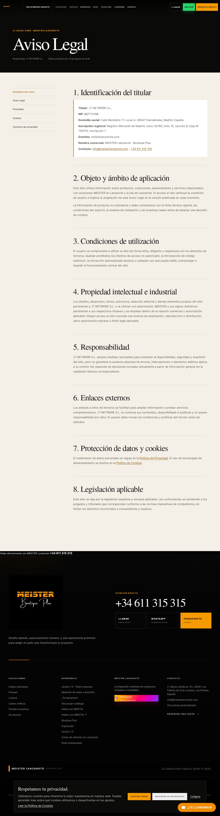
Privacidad (18, 109)
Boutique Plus (69, 720)
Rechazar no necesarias (169, 796)
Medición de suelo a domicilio (78, 692)
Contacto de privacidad (25, 126)
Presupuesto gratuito (206, 7)
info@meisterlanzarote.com (110, 149)
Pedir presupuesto (72, 742)
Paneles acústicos (19, 709)
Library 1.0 (67, 731)
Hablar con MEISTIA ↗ (74, 714)
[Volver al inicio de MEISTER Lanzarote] (11, 7)
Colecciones (61, 7)
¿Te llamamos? (70, 697)
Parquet (13, 692)
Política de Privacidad (154, 458)
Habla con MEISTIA (72, 709)
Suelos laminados (18, 686)
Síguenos (131, 7)
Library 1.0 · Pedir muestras (77, 686)
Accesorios (15, 714)
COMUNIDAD (119, 7)
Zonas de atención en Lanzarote (80, 737)
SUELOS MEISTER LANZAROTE (38, 7)
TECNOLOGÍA (106, 7)
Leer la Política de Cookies (35, 805)
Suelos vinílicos (17, 703)
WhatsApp (189, 7)
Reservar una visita (183, 714)
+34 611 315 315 (141, 149)
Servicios (74, 7)
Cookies (17, 118)
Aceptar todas (139, 796)
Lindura (13, 697)
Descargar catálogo (73, 703)
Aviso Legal (19, 100)
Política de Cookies (129, 463)
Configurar (195, 796)
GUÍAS (95, 7)
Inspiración (85, 7)
